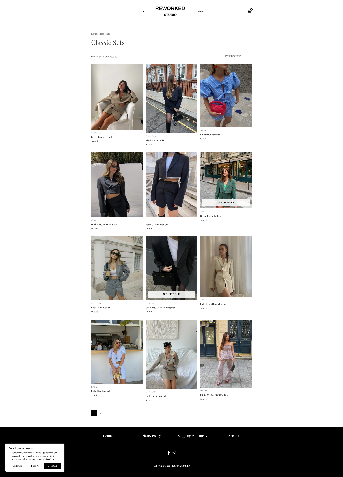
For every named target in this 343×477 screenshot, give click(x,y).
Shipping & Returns (192, 435)
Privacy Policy (150, 435)
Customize (17, 466)
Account (234, 435)
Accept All (52, 466)
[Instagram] (174, 453)
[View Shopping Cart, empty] (249, 11)
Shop (200, 11)
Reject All (35, 466)
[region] (34, 458)
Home (94, 33)
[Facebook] (169, 453)
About (142, 11)
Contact (108, 435)
